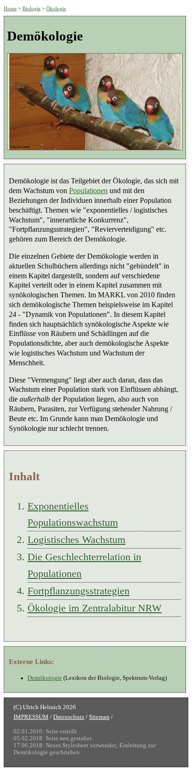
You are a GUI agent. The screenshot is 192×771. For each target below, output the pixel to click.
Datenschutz (68, 717)
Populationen (88, 190)
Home (10, 8)
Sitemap (99, 717)
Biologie (31, 8)
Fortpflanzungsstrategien (78, 591)
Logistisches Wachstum (76, 539)
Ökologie (56, 8)
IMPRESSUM (31, 717)
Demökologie (44, 678)
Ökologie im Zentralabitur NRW (94, 608)
